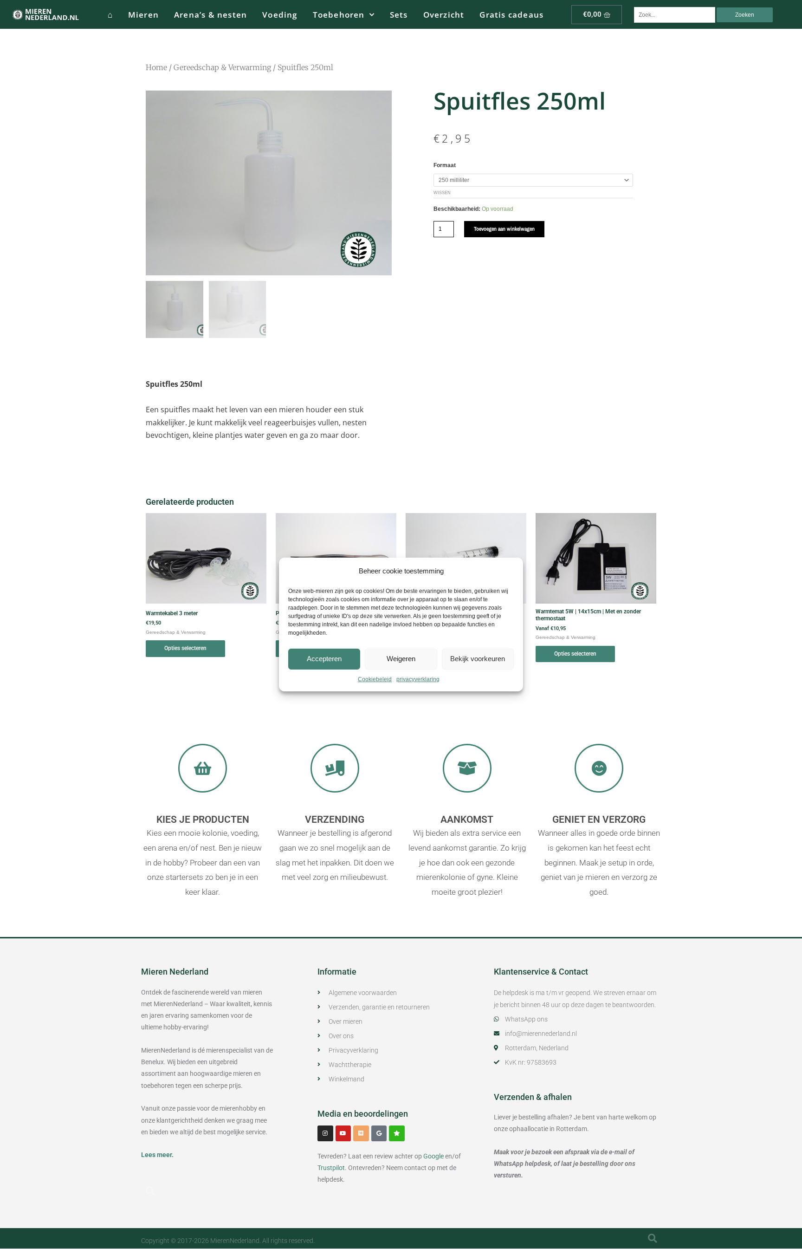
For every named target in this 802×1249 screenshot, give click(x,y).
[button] (150, 1191)
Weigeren (401, 659)
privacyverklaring (418, 679)
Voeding (279, 14)
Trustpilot (331, 1167)
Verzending (334, 819)
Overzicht (444, 14)
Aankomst (466, 819)
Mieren (143, 14)
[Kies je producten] (202, 768)
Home (156, 67)
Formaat (444, 165)
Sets (399, 14)
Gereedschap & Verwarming (222, 67)
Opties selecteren (185, 648)
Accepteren (324, 659)
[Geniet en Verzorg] (599, 768)
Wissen (442, 192)
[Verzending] (334, 768)
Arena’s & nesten (210, 14)
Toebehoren (339, 14)
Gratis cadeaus (511, 14)
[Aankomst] (467, 768)
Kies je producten (202, 819)
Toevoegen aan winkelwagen (504, 229)
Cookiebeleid (375, 679)
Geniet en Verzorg (599, 819)
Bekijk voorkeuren (477, 659)
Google (433, 1156)
